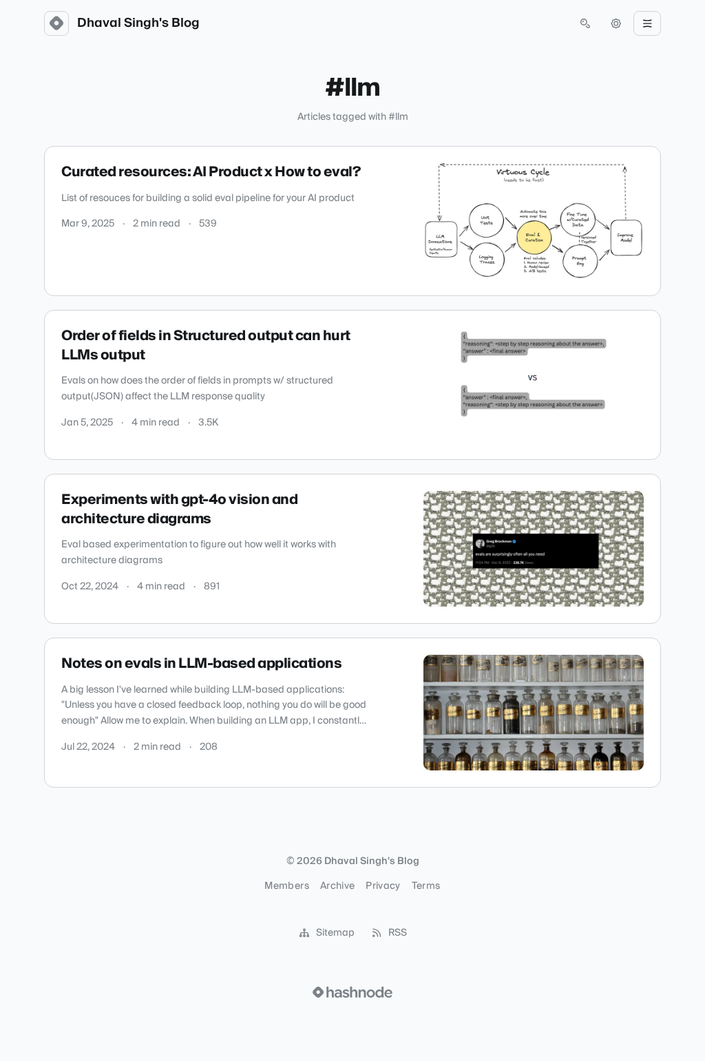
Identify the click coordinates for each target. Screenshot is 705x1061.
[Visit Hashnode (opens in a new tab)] (352, 992)
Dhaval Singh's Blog (138, 23)
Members (286, 886)
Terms (426, 886)
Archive (337, 886)
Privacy (383, 886)
